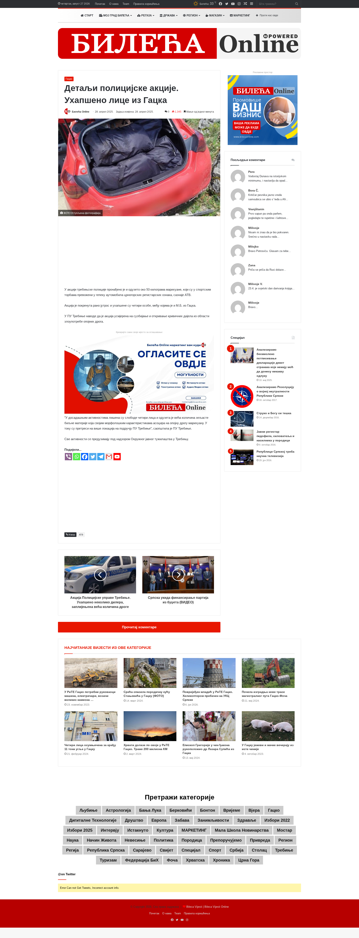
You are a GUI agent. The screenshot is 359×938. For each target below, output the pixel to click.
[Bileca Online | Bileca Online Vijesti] (179, 43)
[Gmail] (109, 456)
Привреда (260, 840)
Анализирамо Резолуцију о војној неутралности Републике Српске (275, 391)
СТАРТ (88, 15)
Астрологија (118, 810)
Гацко (69, 78)
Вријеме (231, 810)
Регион (192, 15)
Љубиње (88, 810)
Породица (192, 840)
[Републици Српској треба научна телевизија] (242, 457)
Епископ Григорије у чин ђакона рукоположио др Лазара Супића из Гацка (208, 749)
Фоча (172, 860)
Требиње (284, 850)
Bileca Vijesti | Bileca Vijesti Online (207, 906)
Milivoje (253, 228)
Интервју (110, 830)
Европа (158, 820)
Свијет (166, 850)
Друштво (134, 820)
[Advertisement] (139, 251)
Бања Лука (150, 810)
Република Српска (106, 850)
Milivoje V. (255, 284)
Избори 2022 (277, 820)
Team (126, 3)
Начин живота (101, 840)
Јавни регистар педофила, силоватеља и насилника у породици (275, 436)
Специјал (191, 850)
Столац (259, 850)
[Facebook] (84, 456)
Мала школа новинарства (242, 830)
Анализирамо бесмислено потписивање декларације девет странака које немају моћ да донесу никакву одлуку (275, 362)
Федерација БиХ (142, 860)
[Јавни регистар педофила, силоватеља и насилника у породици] (242, 435)
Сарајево (142, 850)
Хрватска (195, 860)
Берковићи (181, 810)
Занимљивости (213, 820)
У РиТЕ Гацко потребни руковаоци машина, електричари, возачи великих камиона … (90, 695)
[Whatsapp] (76, 456)
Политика (163, 840)
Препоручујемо (226, 840)
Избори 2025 (79, 830)
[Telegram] (101, 456)
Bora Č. (253, 190)
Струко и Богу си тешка (274, 413)
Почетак (100, 3)
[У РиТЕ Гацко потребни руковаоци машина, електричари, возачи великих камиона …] (90, 673)
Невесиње (135, 840)
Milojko (253, 246)
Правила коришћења (146, 3)
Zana (251, 265)
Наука (73, 840)
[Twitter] (92, 456)
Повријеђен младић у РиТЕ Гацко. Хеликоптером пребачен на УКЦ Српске (208, 695)
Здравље (246, 820)
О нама (113, 3)
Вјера (254, 810)
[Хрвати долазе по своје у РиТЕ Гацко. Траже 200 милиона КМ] (150, 726)
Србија (236, 850)
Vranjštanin (256, 209)
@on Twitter (67, 874)
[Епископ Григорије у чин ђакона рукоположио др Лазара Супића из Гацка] (209, 726)
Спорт (215, 850)
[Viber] (68, 456)
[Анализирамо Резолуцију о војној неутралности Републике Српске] (242, 396)
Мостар (284, 830)
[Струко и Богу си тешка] (242, 419)
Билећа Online (80, 111)
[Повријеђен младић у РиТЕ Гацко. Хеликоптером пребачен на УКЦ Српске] (209, 673)
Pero (251, 171)
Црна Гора (248, 860)
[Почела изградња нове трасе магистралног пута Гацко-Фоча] (268, 673)
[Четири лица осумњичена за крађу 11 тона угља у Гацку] (90, 726)
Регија (72, 850)
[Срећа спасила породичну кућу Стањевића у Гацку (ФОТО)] (150, 673)
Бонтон (207, 810)
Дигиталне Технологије (93, 820)
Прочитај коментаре (139, 627)
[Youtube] (117, 456)
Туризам (108, 860)
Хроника (221, 860)
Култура (165, 830)
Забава (182, 820)
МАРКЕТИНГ (241, 15)
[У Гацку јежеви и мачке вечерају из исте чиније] (268, 726)
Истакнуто (137, 830)
